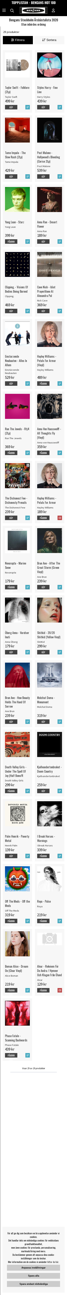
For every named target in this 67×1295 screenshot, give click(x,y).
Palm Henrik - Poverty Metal (17, 838)
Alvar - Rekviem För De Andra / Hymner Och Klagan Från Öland (49, 970)
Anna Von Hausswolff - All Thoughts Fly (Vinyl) (49, 433)
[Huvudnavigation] (4, 10)
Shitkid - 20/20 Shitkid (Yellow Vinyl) (48, 635)
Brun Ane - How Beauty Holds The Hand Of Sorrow (17, 702)
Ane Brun (42, 576)
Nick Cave (42, 300)
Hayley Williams (45, 369)
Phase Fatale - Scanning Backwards (16, 1038)
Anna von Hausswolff (48, 442)
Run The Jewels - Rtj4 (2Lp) (17, 431)
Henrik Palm (11, 845)
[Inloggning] (53, 11)
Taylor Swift (11, 96)
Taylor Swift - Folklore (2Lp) (17, 89)
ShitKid (41, 641)
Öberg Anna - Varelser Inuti (17, 635)
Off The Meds (12, 910)
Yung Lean (10, 227)
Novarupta (10, 572)
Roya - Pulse (44, 901)
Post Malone (43, 166)
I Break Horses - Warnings (46, 838)
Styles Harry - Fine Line (47, 89)
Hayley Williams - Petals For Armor (46, 500)
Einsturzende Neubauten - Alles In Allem (16, 360)
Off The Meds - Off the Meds (17, 903)
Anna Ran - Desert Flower (47, 224)
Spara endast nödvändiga (33, 1284)
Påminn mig (11, 244)
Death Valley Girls (14, 780)
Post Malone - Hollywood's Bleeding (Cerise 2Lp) (48, 157)
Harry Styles (43, 96)
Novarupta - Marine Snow (15, 565)
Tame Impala (11, 162)
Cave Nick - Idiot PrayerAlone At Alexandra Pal (46, 291)
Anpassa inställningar (33, 1267)
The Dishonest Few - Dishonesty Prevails (16, 500)
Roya (40, 906)
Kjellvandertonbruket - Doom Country (49, 769)
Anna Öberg (11, 641)
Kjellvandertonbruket (48, 776)
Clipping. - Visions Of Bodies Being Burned (16, 289)
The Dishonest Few (15, 507)
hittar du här (52, 1262)
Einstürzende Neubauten (12, 371)
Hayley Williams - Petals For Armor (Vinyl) (46, 360)
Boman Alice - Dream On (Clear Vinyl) (16, 968)
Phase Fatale (12, 1045)
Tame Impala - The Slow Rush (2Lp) (15, 155)
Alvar (40, 980)
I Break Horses (45, 845)
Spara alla (33, 1275)
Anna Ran (42, 231)
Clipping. (9, 296)
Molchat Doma (44, 706)
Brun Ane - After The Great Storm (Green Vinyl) (48, 567)
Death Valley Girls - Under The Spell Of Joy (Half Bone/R (15, 771)
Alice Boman (11, 975)
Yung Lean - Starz (14, 222)
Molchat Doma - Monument (46, 700)
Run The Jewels (13, 438)
